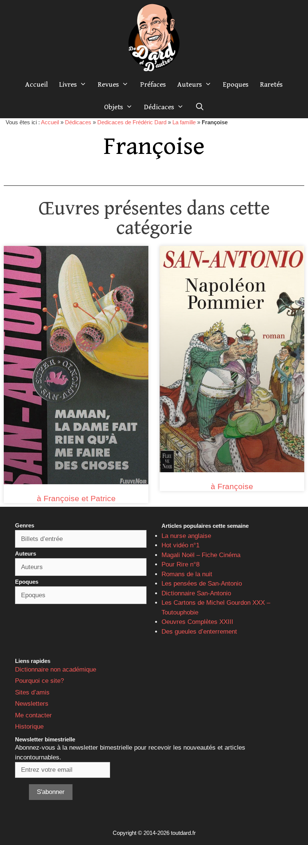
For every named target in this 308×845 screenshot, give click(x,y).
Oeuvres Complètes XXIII (197, 621)
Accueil (36, 84)
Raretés (271, 84)
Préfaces (153, 84)
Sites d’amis (32, 692)
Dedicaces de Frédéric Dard (131, 122)
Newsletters (31, 703)
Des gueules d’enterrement (199, 631)
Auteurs (189, 84)
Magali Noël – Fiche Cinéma (201, 555)
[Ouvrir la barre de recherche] (199, 107)
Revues (108, 84)
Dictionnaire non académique (55, 669)
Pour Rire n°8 (180, 564)
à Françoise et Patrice (76, 498)
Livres (68, 84)
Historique (29, 726)
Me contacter (33, 715)
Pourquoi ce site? (39, 680)
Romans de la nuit (187, 574)
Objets (113, 107)
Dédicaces (159, 107)
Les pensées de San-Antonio (202, 583)
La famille (184, 122)
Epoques (236, 84)
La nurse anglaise (186, 535)
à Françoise (232, 486)
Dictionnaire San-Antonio (196, 593)
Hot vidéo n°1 (180, 545)
